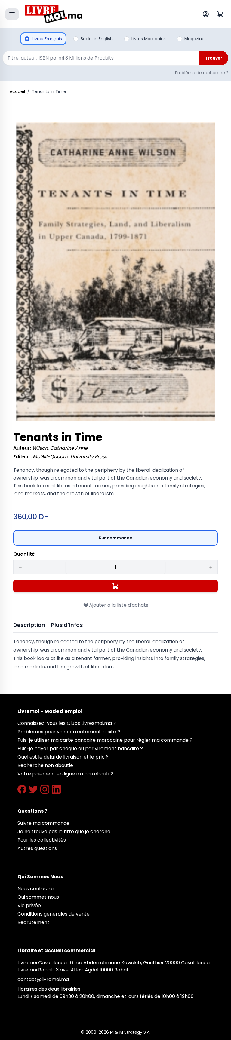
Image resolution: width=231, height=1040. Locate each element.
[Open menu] (12, 14)
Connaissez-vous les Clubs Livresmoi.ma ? (66, 723)
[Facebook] (21, 789)
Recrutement (33, 922)
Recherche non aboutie (45, 765)
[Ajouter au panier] (115, 586)
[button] (115, 271)
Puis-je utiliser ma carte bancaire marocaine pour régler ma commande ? (104, 740)
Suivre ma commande (43, 823)
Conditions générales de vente (53, 913)
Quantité (24, 554)
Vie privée (29, 905)
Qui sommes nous (38, 897)
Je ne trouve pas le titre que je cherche (63, 831)
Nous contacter (35, 888)
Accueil (17, 91)
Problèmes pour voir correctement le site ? (68, 731)
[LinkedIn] (56, 789)
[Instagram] (44, 789)
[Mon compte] (207, 14)
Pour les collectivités (41, 839)
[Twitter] (33, 789)
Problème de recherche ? (202, 73)
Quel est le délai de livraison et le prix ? (62, 756)
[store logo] (101, 14)
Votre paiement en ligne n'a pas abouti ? (65, 773)
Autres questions (37, 848)
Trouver (213, 58)
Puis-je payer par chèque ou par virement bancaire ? (80, 748)
